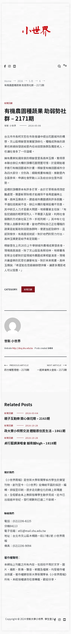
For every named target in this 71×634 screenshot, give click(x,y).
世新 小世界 (10, 125)
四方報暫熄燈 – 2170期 (16, 367)
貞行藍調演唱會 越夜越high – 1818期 (30, 443)
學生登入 (49, 619)
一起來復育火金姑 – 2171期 (52, 367)
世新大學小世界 (34, 619)
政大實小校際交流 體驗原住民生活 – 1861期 (34, 430)
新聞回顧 (8, 103)
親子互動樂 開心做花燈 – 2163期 (27, 418)
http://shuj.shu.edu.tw (22, 348)
